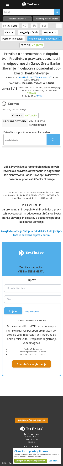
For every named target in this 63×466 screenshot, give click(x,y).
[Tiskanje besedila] (34, 25)
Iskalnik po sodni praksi (47, 18)
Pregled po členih (29, 32)
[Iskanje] (57, 12)
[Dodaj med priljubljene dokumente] (25, 25)
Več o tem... (54, 461)
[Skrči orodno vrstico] (59, 25)
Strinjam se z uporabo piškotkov (30, 461)
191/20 (39, 96)
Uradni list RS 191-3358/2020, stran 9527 (34, 77)
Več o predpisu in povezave (43, 38)
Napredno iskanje (17, 18)
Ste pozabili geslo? (32, 311)
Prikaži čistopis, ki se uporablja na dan (26, 132)
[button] (53, 139)
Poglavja (48, 32)
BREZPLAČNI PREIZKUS (31, 420)
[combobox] (27, 12)
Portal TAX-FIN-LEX (31, 4)
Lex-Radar (11, 25)
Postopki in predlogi (12, 38)
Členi (7, 32)
